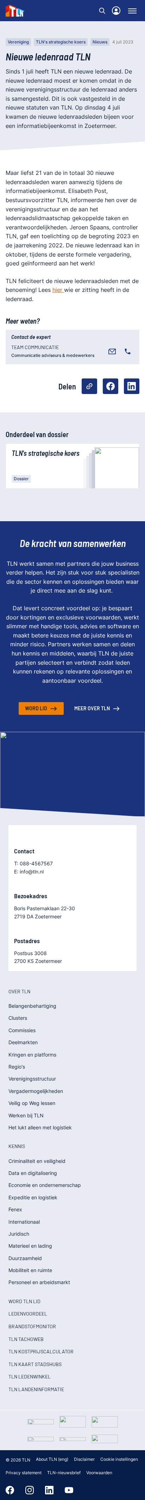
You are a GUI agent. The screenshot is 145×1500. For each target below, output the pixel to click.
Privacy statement (24, 1472)
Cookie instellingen (119, 1459)
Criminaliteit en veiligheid (36, 1161)
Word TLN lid (24, 1301)
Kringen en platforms (32, 1055)
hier (58, 289)
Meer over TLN (92, 708)
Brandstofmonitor (32, 1326)
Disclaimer (84, 1459)
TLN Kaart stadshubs (35, 1364)
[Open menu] (132, 11)
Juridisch (18, 1234)
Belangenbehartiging (32, 1006)
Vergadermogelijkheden (35, 1091)
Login (116, 10)
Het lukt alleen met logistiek (40, 1127)
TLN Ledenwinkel (29, 1376)
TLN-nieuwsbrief (64, 1472)
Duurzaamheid (25, 1258)
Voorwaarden (99, 1472)
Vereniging (18, 42)
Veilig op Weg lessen (31, 1103)
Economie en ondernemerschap (44, 1185)
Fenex (15, 1209)
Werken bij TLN (26, 1115)
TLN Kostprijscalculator (41, 1351)
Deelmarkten (23, 1042)
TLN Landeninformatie (36, 1389)
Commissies (22, 1030)
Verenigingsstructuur (32, 1079)
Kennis (16, 1146)
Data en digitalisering (32, 1173)
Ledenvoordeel (27, 1314)
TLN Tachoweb (26, 1339)
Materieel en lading (30, 1246)
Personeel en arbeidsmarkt (39, 1282)
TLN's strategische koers (61, 42)
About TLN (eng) (52, 1459)
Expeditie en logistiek (32, 1197)
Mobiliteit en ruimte (30, 1270)
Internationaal (24, 1222)
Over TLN (19, 991)
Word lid (36, 708)
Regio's (16, 1067)
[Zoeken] (102, 10)
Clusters (17, 1018)
